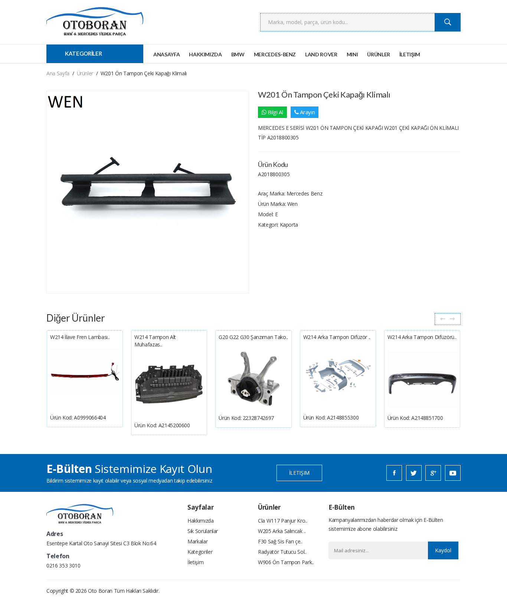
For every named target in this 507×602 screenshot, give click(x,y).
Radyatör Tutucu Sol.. (282, 551)
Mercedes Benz (304, 193)
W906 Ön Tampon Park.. (286, 562)
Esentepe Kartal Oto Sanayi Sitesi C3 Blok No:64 (101, 543)
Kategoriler (199, 551)
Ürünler (378, 54)
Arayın (307, 112)
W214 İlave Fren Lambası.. (79, 337)
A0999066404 (89, 417)
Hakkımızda (205, 54)
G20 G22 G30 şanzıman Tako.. (253, 337)
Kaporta (289, 224)
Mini (352, 54)
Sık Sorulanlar (202, 530)
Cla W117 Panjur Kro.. (282, 520)
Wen (292, 203)
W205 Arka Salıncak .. (282, 530)
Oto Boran (100, 590)
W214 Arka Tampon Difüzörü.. (422, 337)
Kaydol (443, 550)
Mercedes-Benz (275, 54)
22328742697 (258, 417)
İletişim (409, 54)
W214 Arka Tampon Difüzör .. (337, 337)
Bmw (238, 54)
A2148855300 (343, 417)
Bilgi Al (274, 112)
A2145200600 (174, 425)
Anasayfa (166, 54)
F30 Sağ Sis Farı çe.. (280, 541)
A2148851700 (427, 417)
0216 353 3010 (63, 565)
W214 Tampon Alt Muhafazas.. (155, 340)
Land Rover (321, 54)
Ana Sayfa (57, 73)
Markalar (197, 541)
